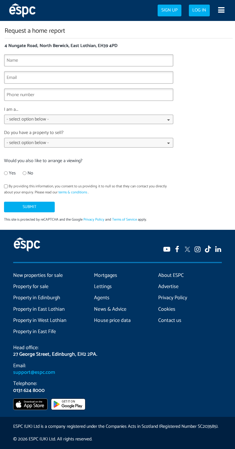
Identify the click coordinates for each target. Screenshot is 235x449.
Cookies (166, 309)
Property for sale (30, 286)
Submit (29, 206)
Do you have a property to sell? (34, 133)
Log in (199, 10)
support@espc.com (34, 372)
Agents (101, 297)
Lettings (102, 286)
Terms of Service (124, 220)
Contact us (169, 320)
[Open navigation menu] (221, 10)
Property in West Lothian (39, 320)
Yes (12, 173)
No (30, 173)
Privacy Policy (94, 220)
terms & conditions (73, 192)
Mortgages (105, 275)
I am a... (11, 109)
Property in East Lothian (39, 309)
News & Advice (110, 309)
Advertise (168, 286)
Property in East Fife (34, 331)
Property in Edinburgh (36, 297)
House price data (112, 320)
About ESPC (171, 275)
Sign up (169, 10)
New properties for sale (38, 275)
